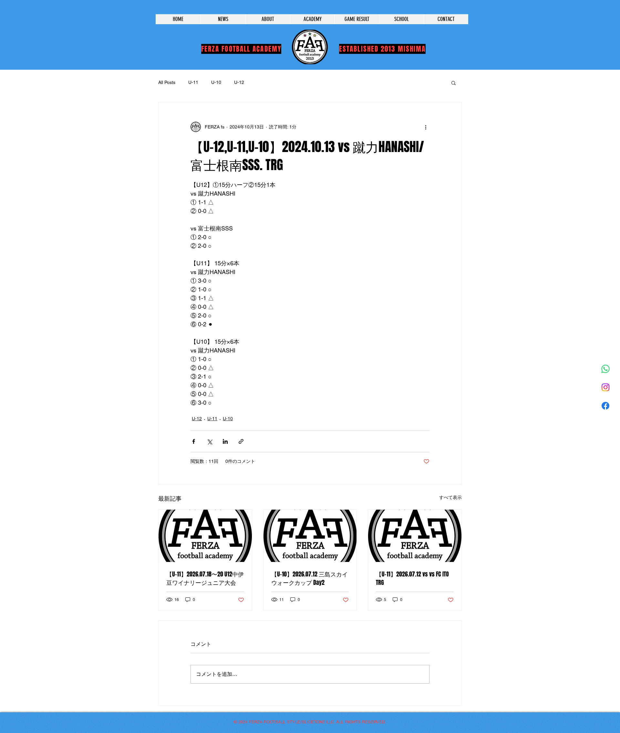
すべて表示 (450, 497)
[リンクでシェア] (241, 441)
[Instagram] (605, 387)
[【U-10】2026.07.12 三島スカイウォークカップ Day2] (310, 536)
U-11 (193, 82)
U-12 (239, 82)
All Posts (166, 82)
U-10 (216, 82)
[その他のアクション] (425, 127)
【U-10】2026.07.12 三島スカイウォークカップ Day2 (309, 578)
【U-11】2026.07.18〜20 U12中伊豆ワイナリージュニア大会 (205, 578)
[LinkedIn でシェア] (225, 441)
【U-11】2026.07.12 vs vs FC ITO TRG (412, 578)
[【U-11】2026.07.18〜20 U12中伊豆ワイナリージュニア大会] (205, 536)
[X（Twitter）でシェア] (209, 441)
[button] (453, 82)
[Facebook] (605, 406)
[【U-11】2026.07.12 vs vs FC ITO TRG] (414, 536)
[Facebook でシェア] (194, 441)
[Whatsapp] (605, 369)
